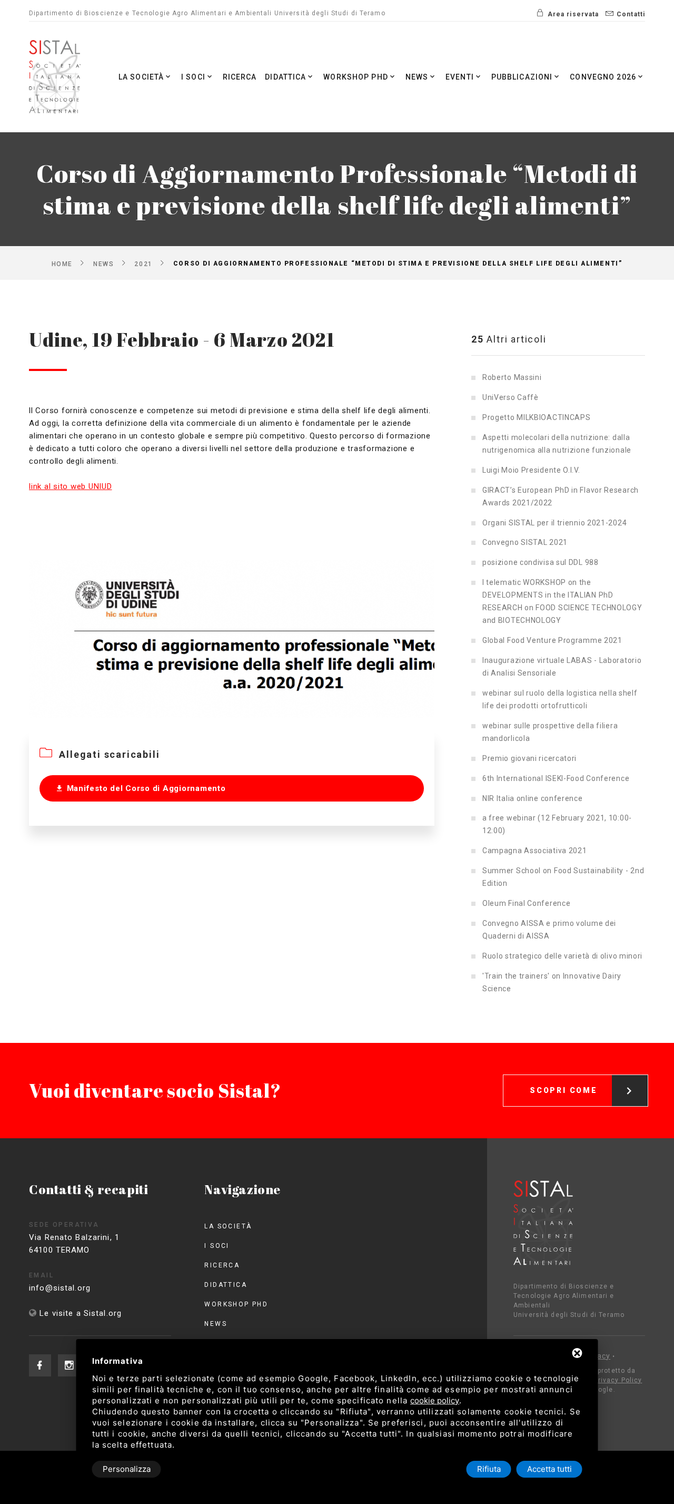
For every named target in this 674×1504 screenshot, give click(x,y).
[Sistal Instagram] (69, 1365)
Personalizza (127, 1469)
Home (62, 263)
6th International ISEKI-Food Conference (555, 778)
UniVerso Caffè (510, 397)
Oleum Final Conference (526, 903)
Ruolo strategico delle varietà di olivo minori (562, 956)
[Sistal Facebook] (40, 1365)
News (417, 77)
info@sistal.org (60, 1288)
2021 (143, 263)
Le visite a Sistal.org (80, 1313)
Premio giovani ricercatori (529, 758)
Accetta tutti (549, 1469)
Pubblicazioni (522, 77)
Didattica (285, 77)
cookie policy (434, 1400)
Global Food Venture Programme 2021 (552, 640)
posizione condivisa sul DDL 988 (540, 562)
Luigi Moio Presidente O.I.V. (531, 470)
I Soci (193, 77)
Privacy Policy (618, 1380)
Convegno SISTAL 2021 (525, 542)
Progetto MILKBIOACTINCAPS (536, 417)
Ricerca (240, 77)
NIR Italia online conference (532, 798)
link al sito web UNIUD (70, 486)
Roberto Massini (512, 377)
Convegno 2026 (603, 77)
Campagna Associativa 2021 (534, 850)
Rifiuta (489, 1469)
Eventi (459, 77)
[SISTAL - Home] (56, 77)
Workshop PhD (355, 77)
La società (141, 77)
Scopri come (564, 1090)
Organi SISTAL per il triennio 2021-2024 (554, 523)
